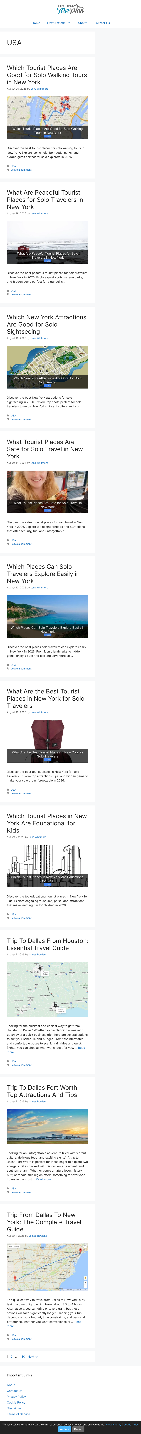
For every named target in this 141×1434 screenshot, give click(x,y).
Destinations (56, 22)
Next (33, 1356)
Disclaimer (14, 1408)
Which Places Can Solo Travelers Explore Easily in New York (43, 573)
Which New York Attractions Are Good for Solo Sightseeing (46, 324)
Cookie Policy (16, 1402)
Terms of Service (18, 1414)
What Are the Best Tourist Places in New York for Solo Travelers (45, 698)
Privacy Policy (16, 1396)
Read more (43, 1179)
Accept (65, 1429)
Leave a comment (21, 169)
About (82, 22)
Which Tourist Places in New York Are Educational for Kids (47, 823)
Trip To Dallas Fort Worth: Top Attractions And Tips (43, 1091)
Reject (78, 1429)
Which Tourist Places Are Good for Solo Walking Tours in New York (47, 75)
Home (35, 22)
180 (23, 1356)
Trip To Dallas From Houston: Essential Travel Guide (47, 944)
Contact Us (102, 22)
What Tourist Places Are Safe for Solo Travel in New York (45, 449)
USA (13, 166)
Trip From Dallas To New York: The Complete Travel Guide (44, 1222)
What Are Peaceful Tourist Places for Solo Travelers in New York (45, 199)
